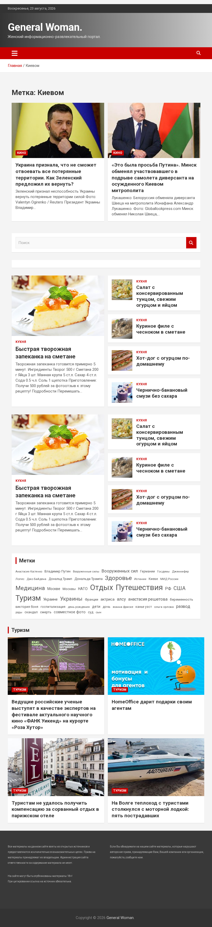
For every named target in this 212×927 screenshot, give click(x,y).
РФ (168, 588)
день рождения (79, 607)
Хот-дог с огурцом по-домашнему (163, 361)
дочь (106, 607)
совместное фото (70, 612)
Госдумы (163, 571)
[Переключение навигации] (14, 53)
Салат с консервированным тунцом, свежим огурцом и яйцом (159, 296)
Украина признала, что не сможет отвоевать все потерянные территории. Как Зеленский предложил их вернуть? (56, 174)
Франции (91, 599)
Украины (71, 599)
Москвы (69, 589)
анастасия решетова (148, 599)
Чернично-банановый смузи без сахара (161, 393)
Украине (50, 599)
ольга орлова (164, 607)
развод (183, 606)
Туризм (28, 598)
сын (98, 612)
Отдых (101, 587)
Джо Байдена (36, 579)
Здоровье (118, 578)
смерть (45, 612)
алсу (121, 599)
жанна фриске (123, 607)
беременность (181, 599)
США (179, 588)
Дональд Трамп (60, 579)
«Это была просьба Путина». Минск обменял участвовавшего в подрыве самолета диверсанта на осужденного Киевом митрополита (154, 177)
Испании (140, 579)
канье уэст (143, 607)
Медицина (30, 588)
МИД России (169, 579)
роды (19, 612)
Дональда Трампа (88, 579)
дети (96, 606)
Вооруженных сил (120, 571)
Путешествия (139, 587)
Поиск (191, 243)
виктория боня (27, 607)
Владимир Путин (57, 571)
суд (90, 612)
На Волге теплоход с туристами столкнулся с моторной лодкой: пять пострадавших (150, 809)
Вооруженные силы (86, 571)
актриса (108, 599)
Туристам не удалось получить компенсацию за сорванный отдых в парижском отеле (55, 809)
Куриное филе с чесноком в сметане (160, 329)
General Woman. (45, 27)
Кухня (21, 342)
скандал (31, 612)
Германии (147, 571)
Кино (21, 153)
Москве (53, 589)
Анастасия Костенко (29, 571)
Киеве (153, 579)
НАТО (83, 589)
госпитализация (53, 607)
